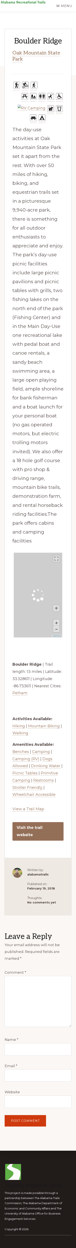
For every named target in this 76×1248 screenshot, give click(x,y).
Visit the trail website (29, 831)
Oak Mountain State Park (36, 56)
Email (11, 1066)
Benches (20, 751)
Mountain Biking (44, 726)
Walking (20, 733)
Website (12, 1092)
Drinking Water (45, 766)
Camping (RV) (25, 759)
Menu (66, 6)
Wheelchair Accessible (34, 794)
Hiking (18, 726)
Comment (15, 972)
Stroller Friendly (27, 787)
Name (11, 1039)
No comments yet (41, 902)
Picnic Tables (25, 773)
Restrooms (43, 780)
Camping (41, 751)
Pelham (19, 693)
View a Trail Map (28, 809)
